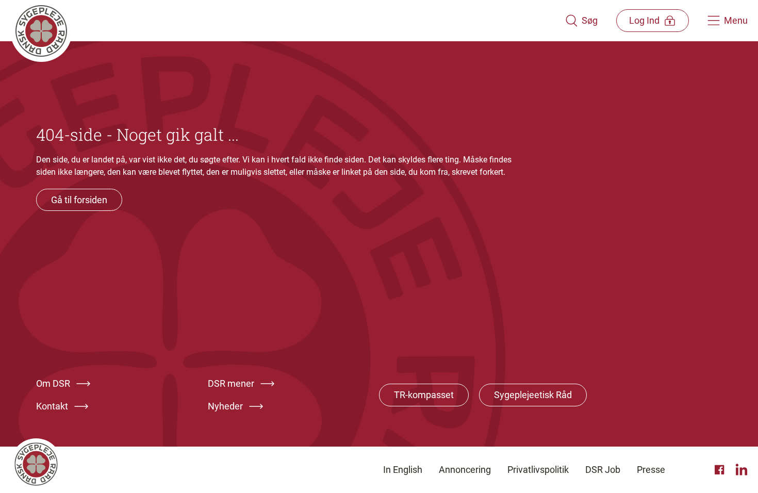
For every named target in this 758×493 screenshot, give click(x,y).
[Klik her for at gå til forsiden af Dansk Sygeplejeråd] (287, 20)
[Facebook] (721, 470)
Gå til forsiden (79, 199)
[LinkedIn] (741, 470)
